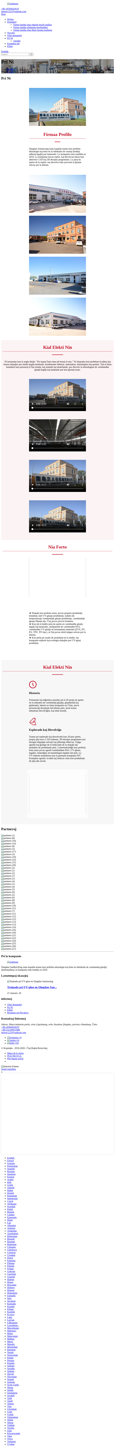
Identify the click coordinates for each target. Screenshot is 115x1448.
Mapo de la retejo (15, 1053)
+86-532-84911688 (10, 1030)
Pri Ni (10, 38)
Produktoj (11, 22)
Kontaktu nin (13, 43)
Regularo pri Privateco (17, 1012)
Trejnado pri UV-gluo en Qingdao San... (32, 987)
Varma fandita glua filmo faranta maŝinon (32, 30)
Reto (3, 14)
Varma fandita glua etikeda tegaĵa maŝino (32, 24)
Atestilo (17, 41)
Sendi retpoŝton (8, 1069)
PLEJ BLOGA (14, 1056)
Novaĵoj (11, 33)
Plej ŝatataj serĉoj (15, 1058)
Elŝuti (10, 46)
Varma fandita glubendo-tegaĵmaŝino (30, 27)
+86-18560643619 (10, 1027)
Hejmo (10, 19)
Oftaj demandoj (14, 35)
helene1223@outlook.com (13, 1032)
